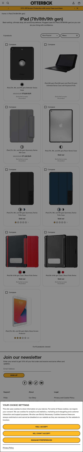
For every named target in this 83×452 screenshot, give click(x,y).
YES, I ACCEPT (41, 427)
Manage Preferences (41, 440)
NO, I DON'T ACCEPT (41, 433)
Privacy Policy (8, 448)
